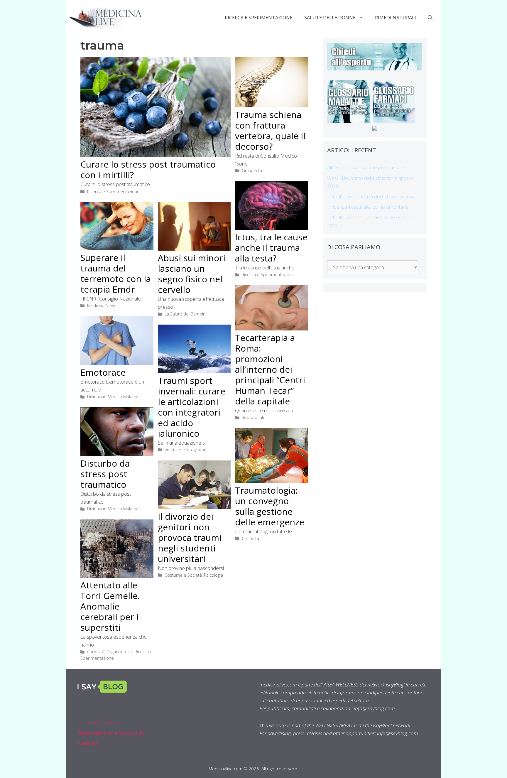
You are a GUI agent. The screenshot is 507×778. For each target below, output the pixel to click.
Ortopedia (252, 170)
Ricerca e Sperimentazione (259, 17)
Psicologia (213, 575)
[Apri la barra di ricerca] (430, 17)
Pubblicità (87, 743)
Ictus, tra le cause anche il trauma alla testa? (271, 247)
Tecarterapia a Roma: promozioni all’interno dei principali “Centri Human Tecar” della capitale (270, 369)
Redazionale (254, 417)
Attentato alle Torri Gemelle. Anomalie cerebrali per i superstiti (110, 606)
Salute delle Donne (330, 17)
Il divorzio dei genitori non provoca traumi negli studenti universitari (190, 537)
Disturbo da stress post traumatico (105, 473)
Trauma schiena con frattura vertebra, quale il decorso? (270, 130)
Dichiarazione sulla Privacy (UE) (110, 733)
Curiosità (250, 538)
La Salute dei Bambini (185, 314)
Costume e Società (183, 575)
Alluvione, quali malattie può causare (366, 167)
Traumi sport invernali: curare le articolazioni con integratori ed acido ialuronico (191, 406)
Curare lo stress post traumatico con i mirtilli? (148, 169)
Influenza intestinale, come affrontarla (367, 206)
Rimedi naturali (395, 17)
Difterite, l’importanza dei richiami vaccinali (372, 196)
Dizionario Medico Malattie (113, 396)
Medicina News (101, 305)
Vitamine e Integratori (186, 450)
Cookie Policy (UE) (97, 722)
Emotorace (103, 372)
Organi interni (120, 651)
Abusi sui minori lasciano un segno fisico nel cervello (191, 274)
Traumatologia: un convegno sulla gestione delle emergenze (269, 506)
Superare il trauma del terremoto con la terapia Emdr (115, 273)
